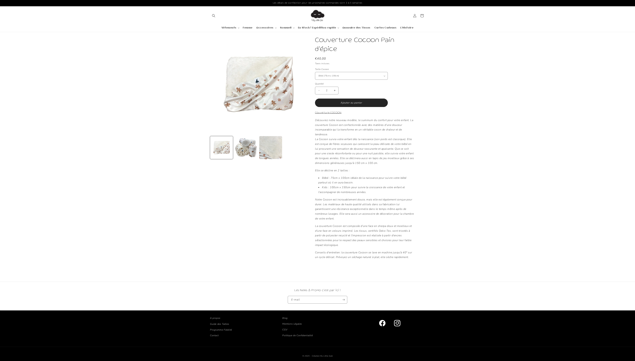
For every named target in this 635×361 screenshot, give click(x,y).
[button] (213, 15)
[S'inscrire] (343, 300)
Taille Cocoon (322, 69)
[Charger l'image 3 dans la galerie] (270, 147)
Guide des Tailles (219, 323)
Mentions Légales (292, 323)
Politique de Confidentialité (297, 335)
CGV (284, 329)
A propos (215, 318)
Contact (214, 335)
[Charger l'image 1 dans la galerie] (221, 147)
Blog (284, 318)
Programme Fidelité (221, 329)
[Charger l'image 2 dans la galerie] (246, 147)
